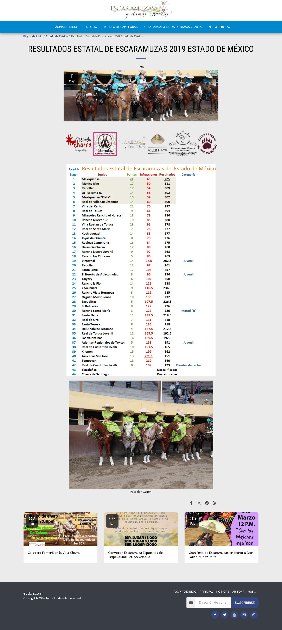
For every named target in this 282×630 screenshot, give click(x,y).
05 (193, 520)
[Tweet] (199, 503)
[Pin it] (207, 503)
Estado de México (57, 36)
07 (112, 520)
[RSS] (214, 503)
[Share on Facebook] (191, 503)
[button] (210, 26)
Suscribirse (245, 602)
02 (32, 520)
